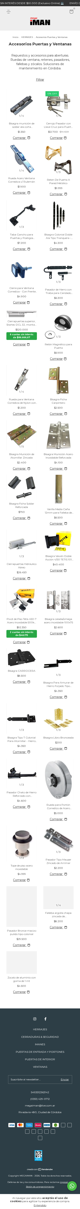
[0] (71, 12)
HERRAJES (27, 37)
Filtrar (40, 80)
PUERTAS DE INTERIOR (40, 1059)
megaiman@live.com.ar (40, 1105)
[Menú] (9, 11)
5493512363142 (40, 1092)
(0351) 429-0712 (40, 1098)
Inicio (15, 37)
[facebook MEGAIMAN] (45, 1019)
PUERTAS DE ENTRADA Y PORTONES (40, 1051)
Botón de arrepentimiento (40, 1186)
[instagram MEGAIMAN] (34, 1019)
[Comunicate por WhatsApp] (72, 1186)
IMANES (40, 1044)
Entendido (40, 1205)
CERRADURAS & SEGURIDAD (40, 1036)
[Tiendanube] (40, 1170)
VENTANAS (40, 1066)
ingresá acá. (66, 1182)
